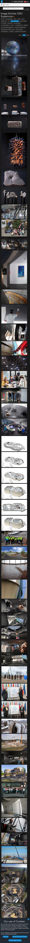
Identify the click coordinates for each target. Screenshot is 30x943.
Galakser (9, 23)
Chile (23, 19)
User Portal (20, 1)
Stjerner (11, 31)
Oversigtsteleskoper (20, 31)
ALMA (15, 19)
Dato (28, 35)
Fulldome (3, 23)
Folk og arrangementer (7, 27)
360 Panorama (9, 19)
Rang (24, 35)
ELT (9, 21)
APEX (19, 19)
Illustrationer (5, 25)
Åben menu (5, 5)
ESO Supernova (15, 21)
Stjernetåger (18, 25)
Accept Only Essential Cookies (20, 936)
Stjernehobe (4, 31)
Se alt (2, 19)
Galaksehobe (17, 23)
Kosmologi (4, 21)
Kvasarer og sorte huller (8, 29)
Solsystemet (19, 29)
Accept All (5, 936)
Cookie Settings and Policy (15, 940)
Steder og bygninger (20, 27)
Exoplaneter (23, 21)
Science (15, 1)
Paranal (26, 25)
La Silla (12, 25)
